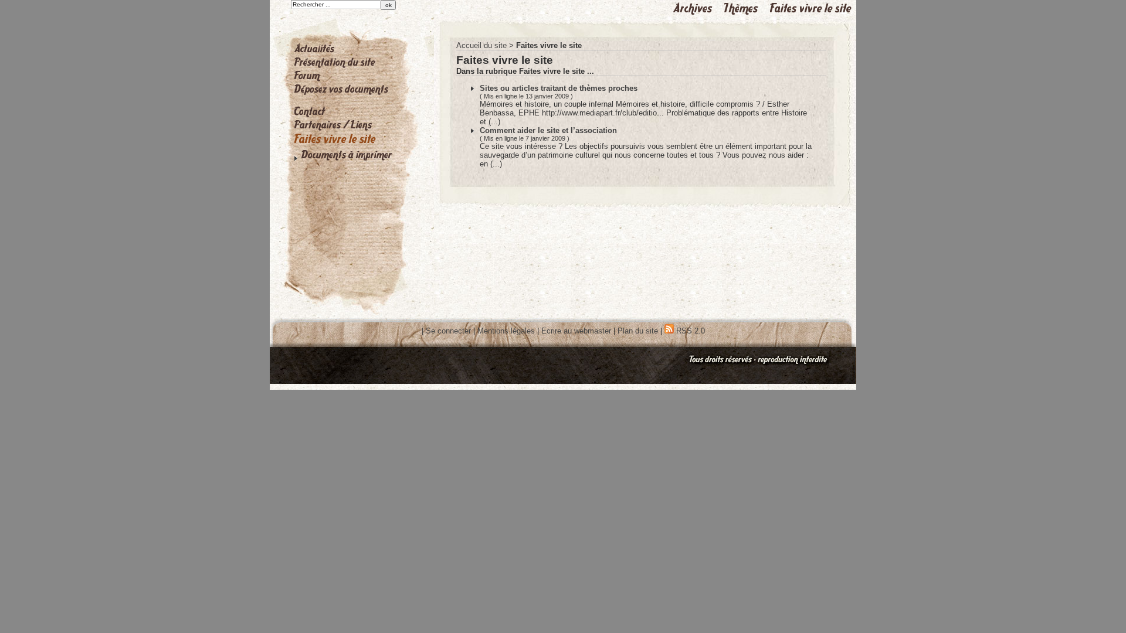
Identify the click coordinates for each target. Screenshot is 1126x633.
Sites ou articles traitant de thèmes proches (558, 88)
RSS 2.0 (689, 330)
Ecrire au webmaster (576, 330)
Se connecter (448, 330)
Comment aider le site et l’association (548, 130)
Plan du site (638, 330)
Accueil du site (481, 45)
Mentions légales (506, 330)
